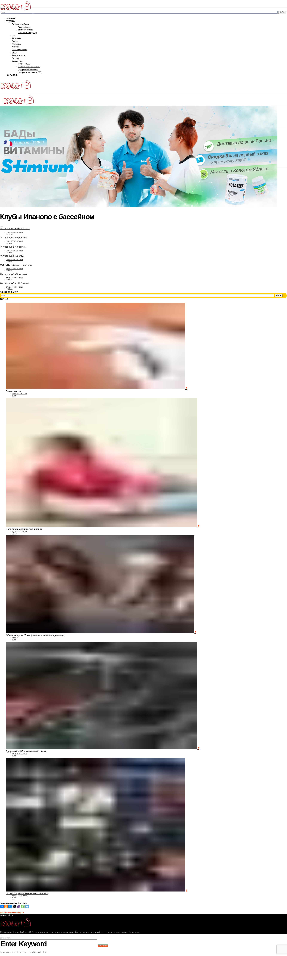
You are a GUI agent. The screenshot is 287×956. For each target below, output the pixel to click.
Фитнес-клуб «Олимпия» (13, 274)
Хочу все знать (18, 55)
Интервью (16, 38)
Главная (10, 18)
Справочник (17, 61)
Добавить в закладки (12, 912)
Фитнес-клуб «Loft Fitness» (14, 283)
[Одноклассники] (6, 906)
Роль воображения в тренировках (24, 529)
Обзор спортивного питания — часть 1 (27, 893)
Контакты (11, 75)
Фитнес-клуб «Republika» (13, 237)
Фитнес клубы (24, 64)
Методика (16, 44)
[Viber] (18, 906)
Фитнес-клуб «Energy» (12, 256)
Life (13, 35)
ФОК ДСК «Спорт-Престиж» (16, 265)
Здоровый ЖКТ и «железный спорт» (26, 751)
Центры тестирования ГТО (29, 72)
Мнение (15, 47)
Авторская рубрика (20, 24)
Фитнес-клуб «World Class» (15, 228)
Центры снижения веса (28, 69)
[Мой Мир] (10, 906)
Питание (15, 58)
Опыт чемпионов (19, 50)
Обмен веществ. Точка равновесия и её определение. (35, 635)
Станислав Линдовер (27, 33)
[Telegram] (27, 906)
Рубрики (10, 21)
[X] (14, 906)
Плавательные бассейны (29, 67)
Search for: (5, 938)
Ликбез (15, 41)
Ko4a (10, 234)
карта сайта (6, 915)
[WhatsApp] (23, 906)
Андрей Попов (24, 27)
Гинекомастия (13, 391)
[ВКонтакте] (2, 906)
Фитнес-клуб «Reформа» (13, 247)
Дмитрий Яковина (25, 30)
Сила (14, 52)
